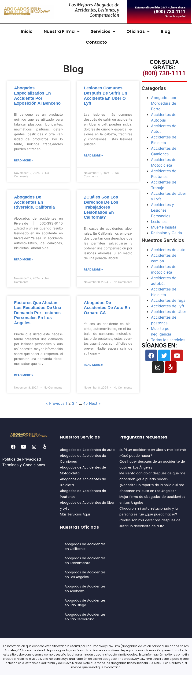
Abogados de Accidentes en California (85, 546)
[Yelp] (171, 367)
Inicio (27, 31)
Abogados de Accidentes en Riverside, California (34, 202)
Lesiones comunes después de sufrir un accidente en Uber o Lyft (105, 96)
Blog (165, 31)
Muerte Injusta (163, 227)
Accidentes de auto (168, 249)
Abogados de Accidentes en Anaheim (85, 588)
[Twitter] (164, 355)
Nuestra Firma (59, 31)
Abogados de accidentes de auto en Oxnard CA (107, 307)
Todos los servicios (168, 339)
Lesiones (158, 221)
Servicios (100, 31)
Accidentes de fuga (168, 300)
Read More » (23, 160)
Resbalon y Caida (166, 232)
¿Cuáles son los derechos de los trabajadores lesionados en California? (101, 207)
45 (85, 403)
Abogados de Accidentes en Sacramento (85, 560)
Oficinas (135, 31)
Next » (95, 403)
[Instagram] (158, 367)
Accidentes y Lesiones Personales (162, 210)
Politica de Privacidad (21, 459)
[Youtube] (177, 355)
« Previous (55, 403)
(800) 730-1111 (164, 73)
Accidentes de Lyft (167, 306)
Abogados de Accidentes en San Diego (85, 602)
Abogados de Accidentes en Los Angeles (85, 574)
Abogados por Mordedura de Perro (164, 103)
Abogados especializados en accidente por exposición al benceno (37, 96)
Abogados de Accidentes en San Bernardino (85, 617)
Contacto (96, 42)
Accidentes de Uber (168, 311)
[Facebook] (151, 355)
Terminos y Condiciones (23, 464)
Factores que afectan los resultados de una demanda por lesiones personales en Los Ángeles (37, 312)
